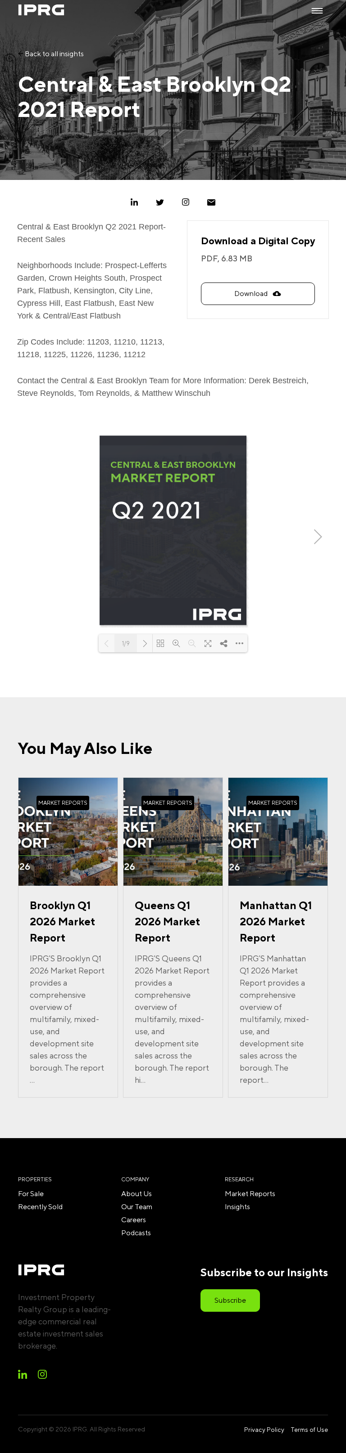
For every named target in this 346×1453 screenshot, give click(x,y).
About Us (136, 1193)
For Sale (31, 1193)
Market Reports (250, 1193)
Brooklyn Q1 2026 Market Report (62, 921)
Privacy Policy (264, 1429)
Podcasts (136, 1233)
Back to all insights (53, 53)
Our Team (136, 1206)
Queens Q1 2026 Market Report (167, 921)
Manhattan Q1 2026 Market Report (276, 921)
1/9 (126, 643)
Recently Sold (40, 1206)
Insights (237, 1206)
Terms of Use (309, 1429)
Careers (133, 1219)
